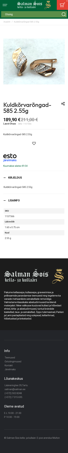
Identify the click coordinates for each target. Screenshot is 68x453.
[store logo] (34, 4)
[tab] (34, 177)
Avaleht (6, 22)
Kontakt (9, 365)
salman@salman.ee (15, 389)
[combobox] (34, 14)
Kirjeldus (15, 177)
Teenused (10, 357)
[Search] (64, 14)
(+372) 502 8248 (13, 393)
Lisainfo (14, 200)
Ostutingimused (13, 361)
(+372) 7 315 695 (13, 397)
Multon (56, 438)
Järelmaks (10, 369)
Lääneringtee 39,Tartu (16, 385)
